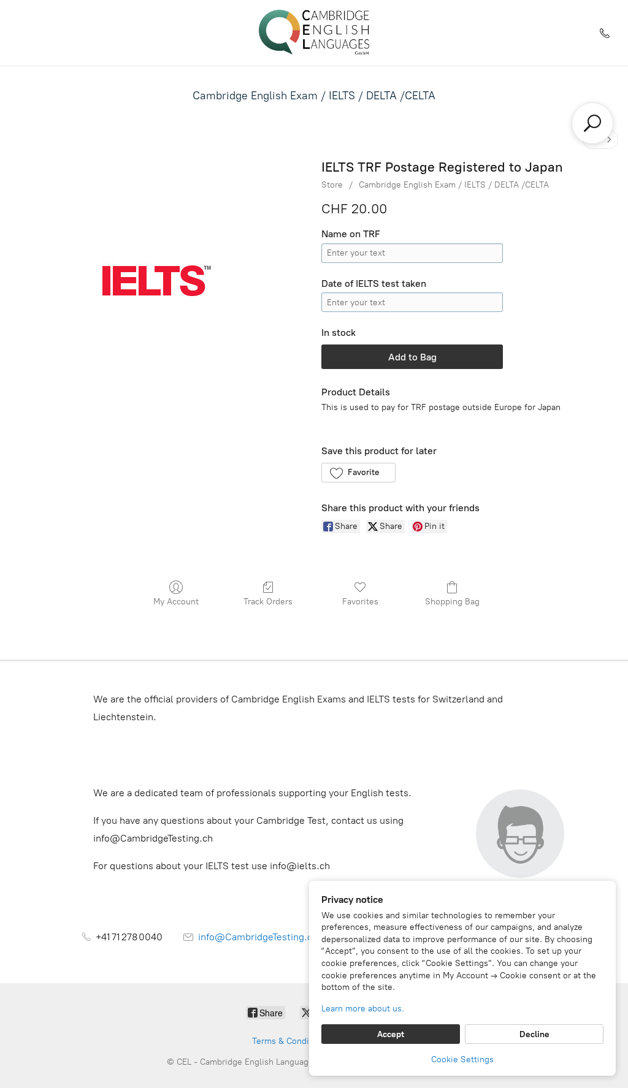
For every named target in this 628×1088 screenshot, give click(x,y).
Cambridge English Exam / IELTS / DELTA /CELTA (314, 95)
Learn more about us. (362, 1008)
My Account (176, 601)
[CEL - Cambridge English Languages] (314, 32)
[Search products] (592, 123)
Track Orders (268, 601)
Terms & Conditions (290, 1041)
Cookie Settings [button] (462, 1059)
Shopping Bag (452, 601)
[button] (358, 472)
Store (332, 185)
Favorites (360, 601)
